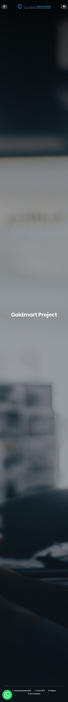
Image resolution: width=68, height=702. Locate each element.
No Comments (35, 694)
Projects (53, 691)
